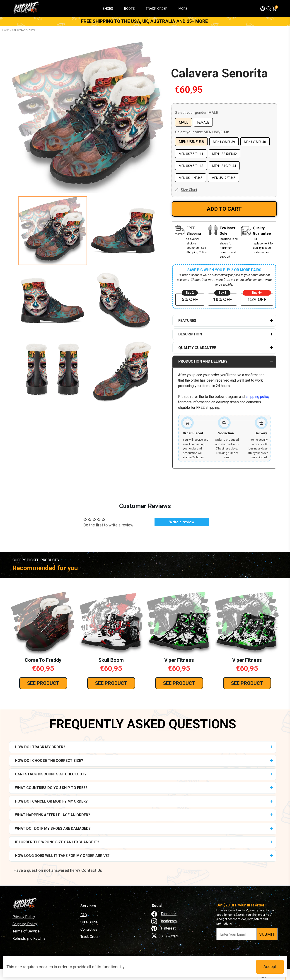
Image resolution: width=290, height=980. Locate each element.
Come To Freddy (43, 660)
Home (5, 30)
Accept (269, 966)
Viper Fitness (179, 660)
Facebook (168, 914)
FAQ (83, 915)
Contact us (88, 929)
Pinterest (168, 928)
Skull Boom (111, 660)
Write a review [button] (181, 522)
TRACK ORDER (156, 9)
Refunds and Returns (29, 938)
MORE (183, 9)
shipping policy (258, 396)
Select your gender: (196, 112)
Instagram (169, 921)
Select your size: (202, 132)
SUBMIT (267, 934)
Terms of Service (26, 931)
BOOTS (129, 9)
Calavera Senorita (219, 73)
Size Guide (89, 922)
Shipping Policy (24, 924)
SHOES (108, 9)
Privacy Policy (23, 917)
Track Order (89, 937)
